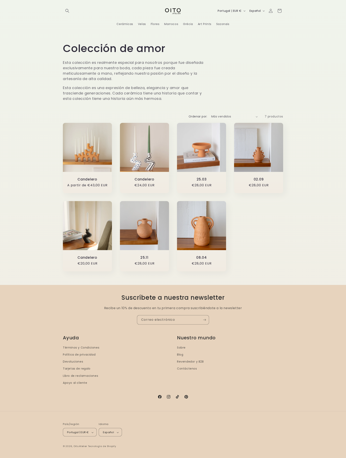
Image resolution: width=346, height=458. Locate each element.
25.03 (202, 179)
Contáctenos (187, 369)
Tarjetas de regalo (77, 369)
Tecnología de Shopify (102, 446)
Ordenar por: (198, 116)
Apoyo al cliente (75, 383)
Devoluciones (73, 362)
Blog (180, 355)
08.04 (201, 258)
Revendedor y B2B (190, 362)
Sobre (181, 348)
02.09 (259, 179)
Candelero (87, 179)
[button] (67, 10)
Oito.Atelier (80, 446)
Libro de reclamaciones (80, 376)
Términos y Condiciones (81, 348)
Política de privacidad (79, 355)
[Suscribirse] (204, 320)
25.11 (144, 258)
